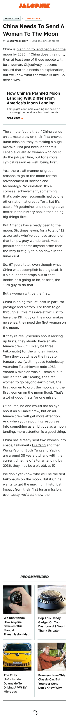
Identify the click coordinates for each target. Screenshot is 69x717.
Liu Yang (39, 445)
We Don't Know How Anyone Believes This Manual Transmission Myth (17, 626)
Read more (13, 118)
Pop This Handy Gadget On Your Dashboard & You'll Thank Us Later (51, 624)
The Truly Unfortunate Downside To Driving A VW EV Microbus (15, 683)
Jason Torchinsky (17, 41)
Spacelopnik (33, 18)
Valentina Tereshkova (20, 367)
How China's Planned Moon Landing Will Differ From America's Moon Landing (33, 98)
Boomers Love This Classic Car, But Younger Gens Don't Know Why (51, 681)
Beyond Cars (12, 18)
